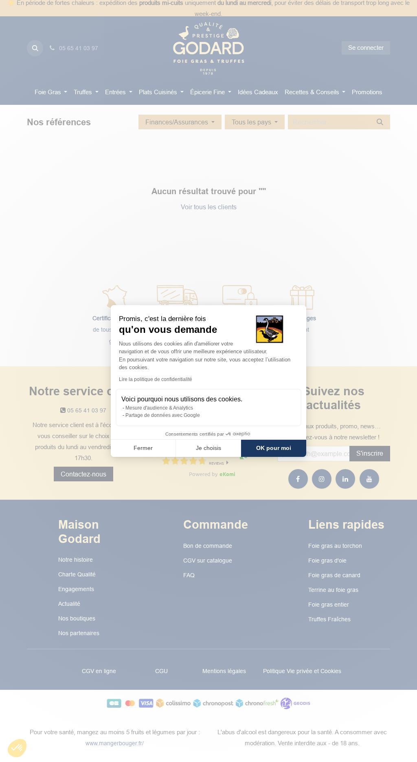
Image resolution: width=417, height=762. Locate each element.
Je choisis (208, 448)
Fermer (143, 448)
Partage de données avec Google (162, 415)
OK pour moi (273, 448)
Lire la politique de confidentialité (155, 379)
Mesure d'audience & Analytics (159, 408)
